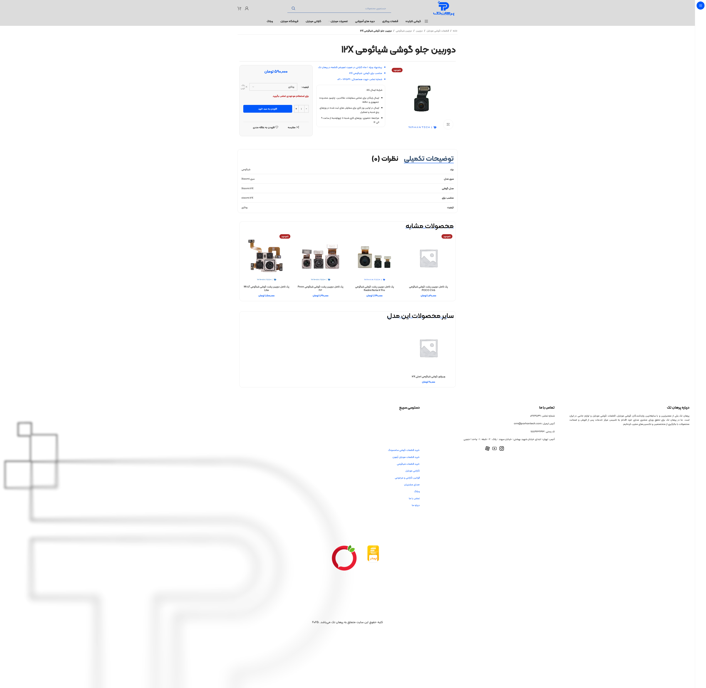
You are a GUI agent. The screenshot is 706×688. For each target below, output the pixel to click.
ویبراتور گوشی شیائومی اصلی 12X (428, 376)
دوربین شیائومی (404, 31)
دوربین (419, 31)
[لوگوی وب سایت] (444, 8)
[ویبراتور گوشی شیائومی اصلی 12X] (428, 348)
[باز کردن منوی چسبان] (426, 21)
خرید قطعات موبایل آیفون (406, 457)
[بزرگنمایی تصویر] (448, 124)
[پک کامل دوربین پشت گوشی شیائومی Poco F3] (320, 258)
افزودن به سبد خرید (267, 109)
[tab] (429, 158)
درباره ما (416, 505)
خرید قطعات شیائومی (408, 464)
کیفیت (305, 87)
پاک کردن (243, 87)
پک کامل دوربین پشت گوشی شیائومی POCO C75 (428, 288)
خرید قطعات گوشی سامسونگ (404, 450)
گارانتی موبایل (412, 470)
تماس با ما (414, 498)
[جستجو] (293, 8)
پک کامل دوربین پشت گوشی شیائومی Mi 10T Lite (266, 288)
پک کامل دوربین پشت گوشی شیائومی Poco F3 (320, 288)
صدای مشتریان (412, 484)
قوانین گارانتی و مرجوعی (407, 477)
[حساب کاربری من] (246, 8)
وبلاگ (417, 491)
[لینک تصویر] (373, 554)
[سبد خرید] (239, 8)
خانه (455, 31)
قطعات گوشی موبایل (438, 31)
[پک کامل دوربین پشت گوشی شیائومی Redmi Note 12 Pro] (374, 258)
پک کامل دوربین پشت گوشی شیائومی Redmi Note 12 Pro (374, 288)
